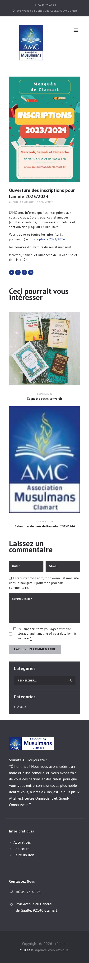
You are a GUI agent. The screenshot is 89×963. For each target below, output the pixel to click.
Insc (34, 239)
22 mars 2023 (44, 521)
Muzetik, (26, 950)
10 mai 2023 (27, 202)
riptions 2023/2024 (51, 239)
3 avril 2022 (44, 393)
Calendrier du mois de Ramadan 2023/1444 (45, 526)
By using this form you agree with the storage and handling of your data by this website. (47, 633)
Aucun (13, 202)
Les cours (22, 848)
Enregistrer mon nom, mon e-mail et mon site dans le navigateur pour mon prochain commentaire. (44, 583)
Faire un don (24, 854)
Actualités (22, 842)
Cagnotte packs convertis (44, 399)
